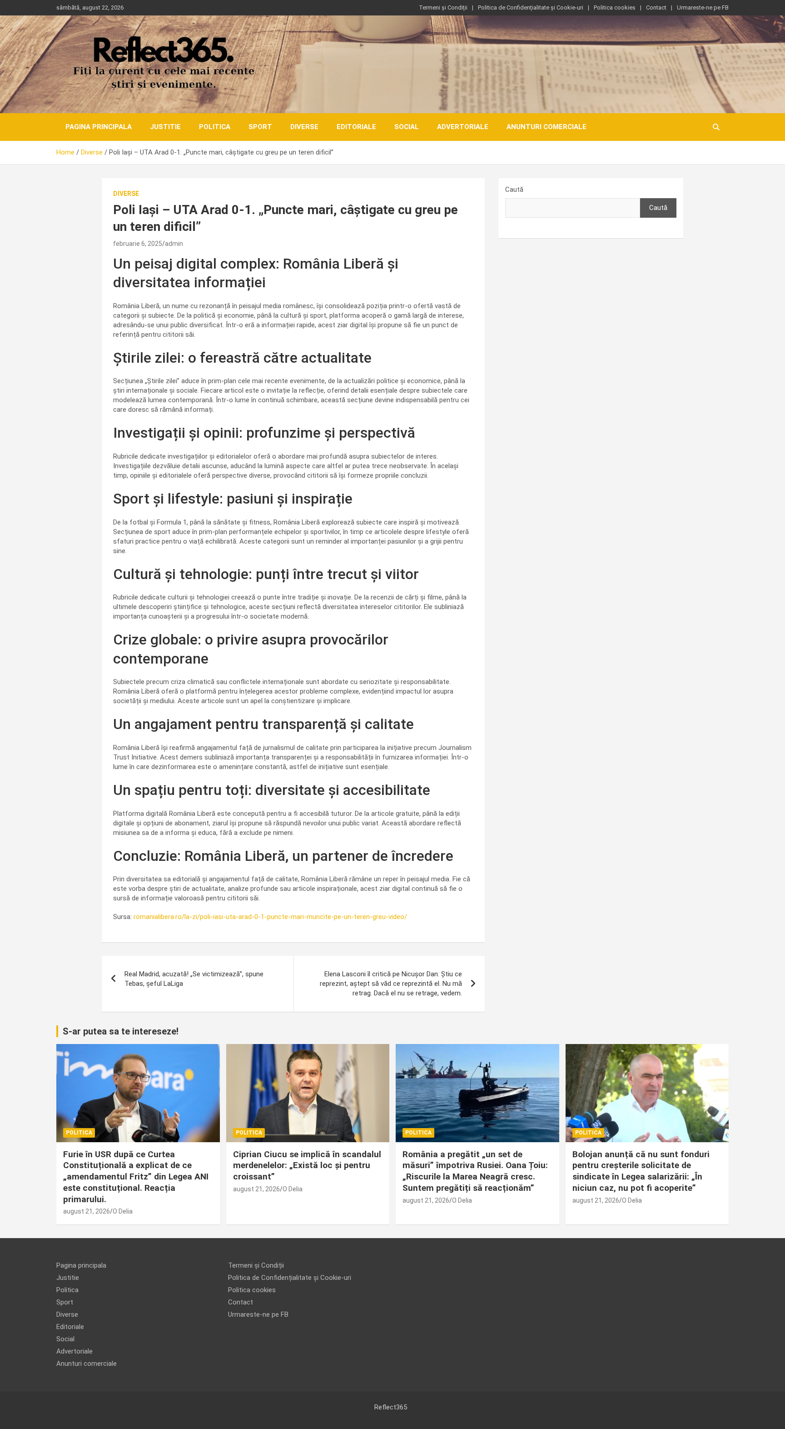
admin (174, 243)
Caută (514, 189)
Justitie (165, 127)
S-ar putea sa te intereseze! (121, 1031)
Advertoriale (462, 127)
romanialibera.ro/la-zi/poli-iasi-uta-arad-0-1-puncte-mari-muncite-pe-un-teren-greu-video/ (270, 917)
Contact (656, 7)
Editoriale (356, 127)
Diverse (304, 127)
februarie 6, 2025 (137, 243)
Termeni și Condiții (443, 7)
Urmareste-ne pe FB (703, 7)
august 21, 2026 (86, 1211)
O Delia (123, 1211)
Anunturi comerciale (546, 127)
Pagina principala (98, 127)
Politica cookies (615, 7)
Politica (214, 127)
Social (406, 127)
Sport (260, 127)
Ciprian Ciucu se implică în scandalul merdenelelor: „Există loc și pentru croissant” (307, 1165)
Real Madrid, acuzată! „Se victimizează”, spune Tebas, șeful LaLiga (193, 979)
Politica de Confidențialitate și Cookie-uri (530, 7)
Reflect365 (390, 1407)
